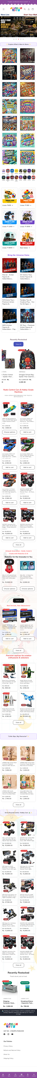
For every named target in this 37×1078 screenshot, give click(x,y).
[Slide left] (15, 596)
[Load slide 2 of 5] (16, 39)
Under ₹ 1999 (7, 227)
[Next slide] (26, 39)
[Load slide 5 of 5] (23, 39)
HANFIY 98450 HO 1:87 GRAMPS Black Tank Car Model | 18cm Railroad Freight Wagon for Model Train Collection (26, 627)
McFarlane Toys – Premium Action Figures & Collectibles (8, 302)
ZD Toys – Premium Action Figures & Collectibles (27, 327)
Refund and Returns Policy (12, 1050)
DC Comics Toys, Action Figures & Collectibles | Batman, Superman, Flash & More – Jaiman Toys (27, 277)
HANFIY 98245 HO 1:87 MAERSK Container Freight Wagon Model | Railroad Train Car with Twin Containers (9, 627)
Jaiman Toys (10, 1068)
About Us (7, 1054)
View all (18, 545)
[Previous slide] (11, 39)
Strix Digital (18, 1070)
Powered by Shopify (20, 1068)
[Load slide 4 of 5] (21, 39)
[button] (4, 9)
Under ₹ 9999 (7, 248)
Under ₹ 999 (24, 205)
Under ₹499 (6, 205)
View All (18, 344)
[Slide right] (22, 596)
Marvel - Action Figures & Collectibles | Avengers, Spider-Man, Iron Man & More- (9, 277)
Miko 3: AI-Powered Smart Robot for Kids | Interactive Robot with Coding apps (9, 577)
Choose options (9, 432)
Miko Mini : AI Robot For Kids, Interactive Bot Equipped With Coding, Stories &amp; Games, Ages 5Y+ (26, 577)
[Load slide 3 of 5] (18, 39)
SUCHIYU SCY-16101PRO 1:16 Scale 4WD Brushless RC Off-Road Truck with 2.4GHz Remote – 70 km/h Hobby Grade (27, 924)
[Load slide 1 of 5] (14, 39)
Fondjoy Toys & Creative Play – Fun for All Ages (27, 302)
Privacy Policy (8, 1046)
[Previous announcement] (3, 2)
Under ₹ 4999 (25, 227)
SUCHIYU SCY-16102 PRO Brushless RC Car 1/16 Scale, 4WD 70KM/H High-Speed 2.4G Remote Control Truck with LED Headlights (27, 839)
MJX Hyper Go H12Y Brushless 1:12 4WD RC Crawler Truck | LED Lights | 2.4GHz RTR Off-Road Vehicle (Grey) (9, 868)
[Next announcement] (34, 2)
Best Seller (24, 248)
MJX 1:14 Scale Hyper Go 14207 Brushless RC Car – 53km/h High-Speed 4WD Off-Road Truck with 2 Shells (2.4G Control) (9, 839)
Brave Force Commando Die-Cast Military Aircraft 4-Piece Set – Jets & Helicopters (9, 682)
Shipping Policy (8, 1058)
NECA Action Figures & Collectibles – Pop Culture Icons (8, 327)
